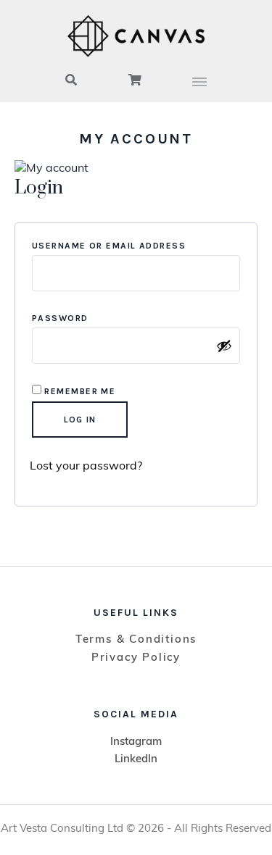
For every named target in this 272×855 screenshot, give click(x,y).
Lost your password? (86, 466)
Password (88, 317)
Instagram (136, 742)
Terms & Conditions (136, 640)
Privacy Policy (136, 658)
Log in (80, 419)
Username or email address (136, 245)
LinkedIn (136, 759)
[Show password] (224, 346)
